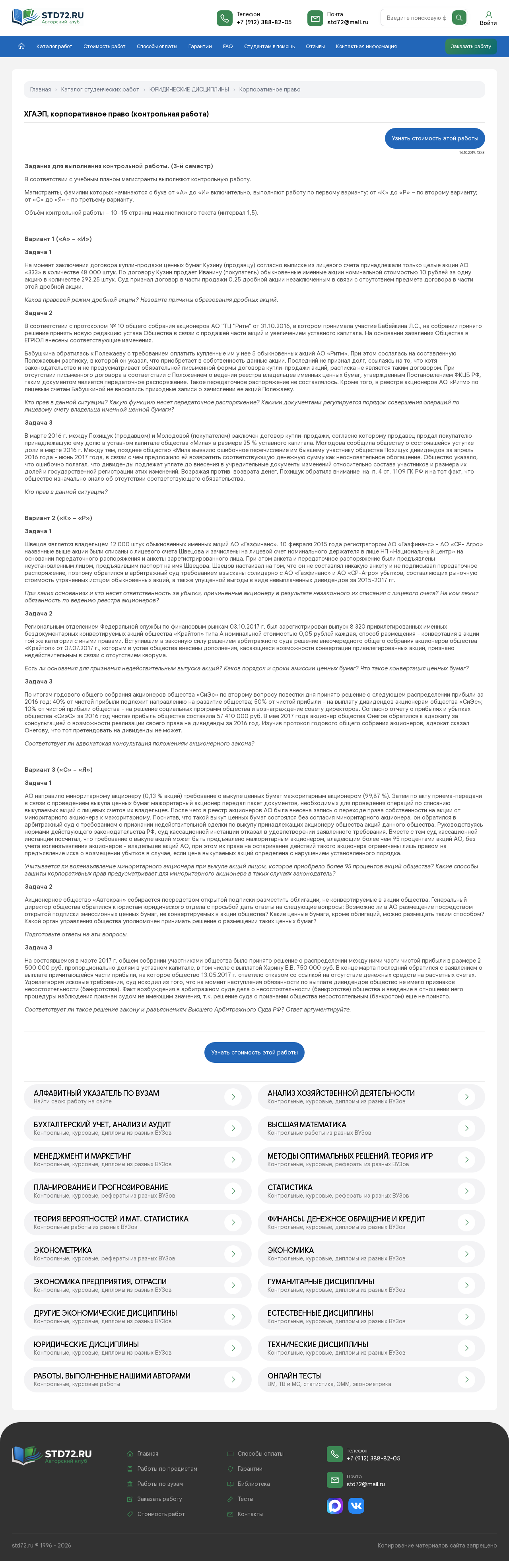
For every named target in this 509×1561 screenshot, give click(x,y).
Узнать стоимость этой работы (435, 138)
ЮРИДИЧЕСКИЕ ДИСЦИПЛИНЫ (189, 89)
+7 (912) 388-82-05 (264, 22)
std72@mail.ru (348, 22)
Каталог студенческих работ (100, 89)
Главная (40, 89)
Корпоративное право (270, 89)
